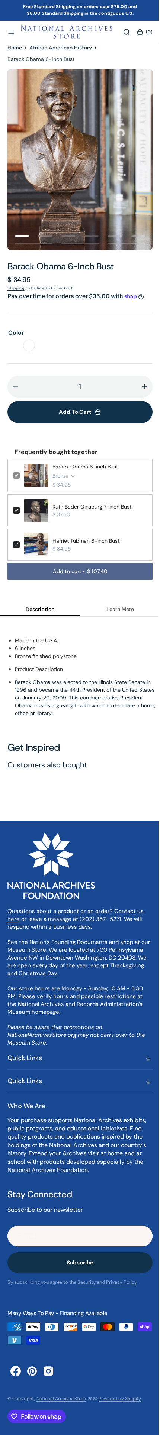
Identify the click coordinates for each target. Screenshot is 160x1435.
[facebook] (15, 1371)
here (13, 919)
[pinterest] (32, 1371)
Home (14, 47)
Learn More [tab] (115, 609)
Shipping (16, 288)
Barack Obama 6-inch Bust (85, 466)
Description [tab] (38, 609)
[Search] (121, 32)
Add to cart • (77, 571)
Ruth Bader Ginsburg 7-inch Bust (91, 506)
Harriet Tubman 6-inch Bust (85, 541)
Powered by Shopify (120, 1399)
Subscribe (77, 1262)
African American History (60, 47)
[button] (11, 32)
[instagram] (48, 1371)
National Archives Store (61, 1399)
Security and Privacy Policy (107, 1282)
